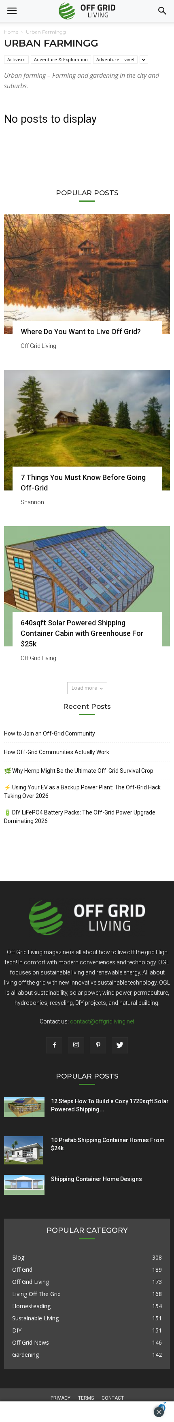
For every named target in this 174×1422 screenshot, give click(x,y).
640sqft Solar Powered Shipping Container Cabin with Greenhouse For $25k (82, 633)
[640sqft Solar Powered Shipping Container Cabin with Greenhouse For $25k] (87, 586)
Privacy (60, 1398)
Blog (18, 1257)
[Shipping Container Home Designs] (24, 1185)
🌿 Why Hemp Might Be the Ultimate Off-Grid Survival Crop (78, 770)
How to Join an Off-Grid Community (49, 733)
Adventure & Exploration (61, 59)
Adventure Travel (115, 59)
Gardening (25, 1354)
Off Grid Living (38, 346)
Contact (113, 1398)
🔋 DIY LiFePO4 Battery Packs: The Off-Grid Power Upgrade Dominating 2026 (79, 816)
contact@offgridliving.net (102, 1021)
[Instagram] (76, 1045)
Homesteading (31, 1306)
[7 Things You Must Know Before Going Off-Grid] (87, 430)
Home (11, 32)
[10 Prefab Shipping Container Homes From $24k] (23, 1150)
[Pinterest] (98, 1045)
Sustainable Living (35, 1318)
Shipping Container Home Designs (96, 1179)
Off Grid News (30, 1342)
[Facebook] (54, 1045)
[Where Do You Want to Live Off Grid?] (87, 274)
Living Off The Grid (36, 1294)
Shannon (32, 502)
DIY (16, 1330)
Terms (86, 1398)
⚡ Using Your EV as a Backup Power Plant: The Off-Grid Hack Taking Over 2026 (82, 791)
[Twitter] (120, 1045)
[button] (162, 11)
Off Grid (22, 1269)
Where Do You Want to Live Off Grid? (81, 331)
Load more (84, 687)
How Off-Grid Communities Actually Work (56, 752)
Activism (16, 59)
